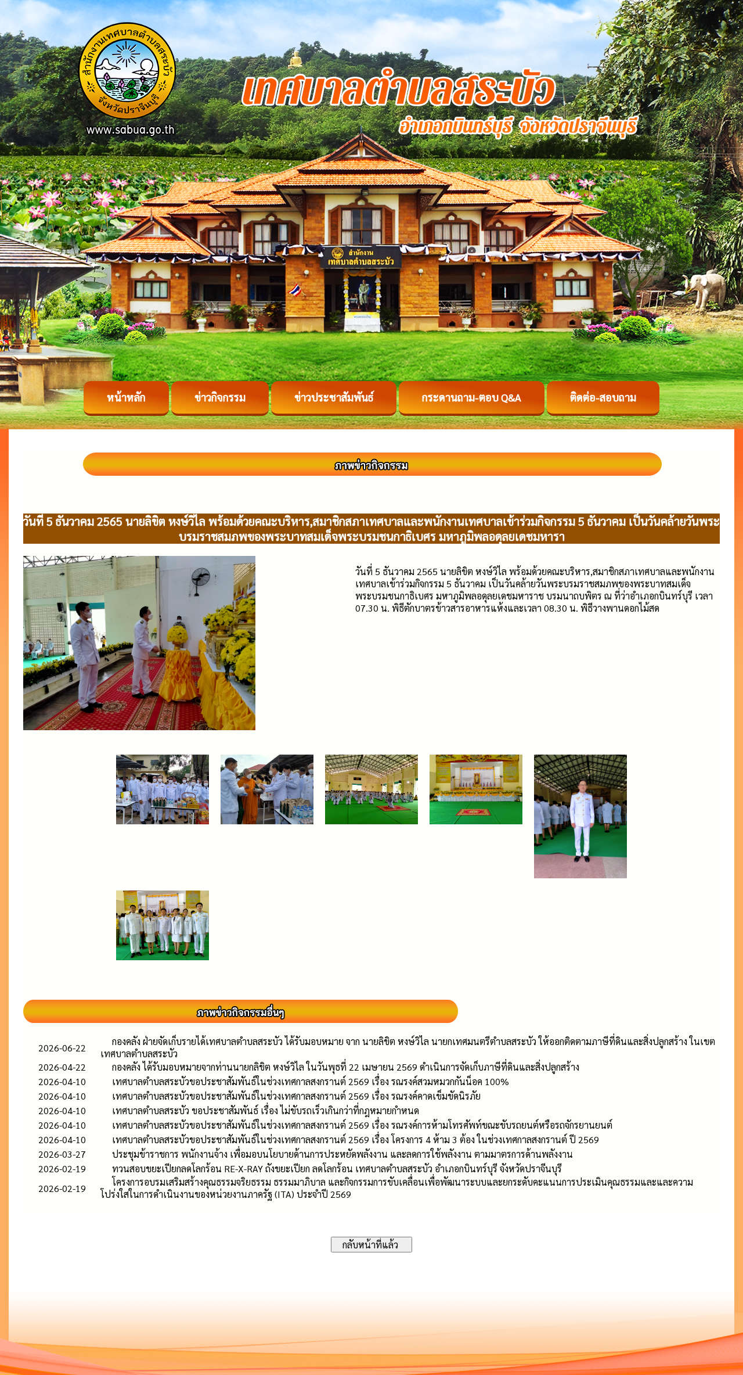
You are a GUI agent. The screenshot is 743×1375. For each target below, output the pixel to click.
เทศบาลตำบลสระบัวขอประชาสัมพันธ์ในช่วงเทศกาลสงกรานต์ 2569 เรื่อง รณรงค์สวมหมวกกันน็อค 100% (310, 1081)
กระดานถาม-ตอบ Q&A (471, 397)
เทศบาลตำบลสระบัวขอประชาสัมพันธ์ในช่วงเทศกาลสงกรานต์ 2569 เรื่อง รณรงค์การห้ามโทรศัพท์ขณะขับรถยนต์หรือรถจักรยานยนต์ (362, 1125)
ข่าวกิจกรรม (220, 397)
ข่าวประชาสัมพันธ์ (333, 397)
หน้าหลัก (126, 397)
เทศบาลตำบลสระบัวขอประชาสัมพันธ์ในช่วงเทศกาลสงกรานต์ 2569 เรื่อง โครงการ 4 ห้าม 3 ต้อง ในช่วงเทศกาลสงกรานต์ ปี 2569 (355, 1139)
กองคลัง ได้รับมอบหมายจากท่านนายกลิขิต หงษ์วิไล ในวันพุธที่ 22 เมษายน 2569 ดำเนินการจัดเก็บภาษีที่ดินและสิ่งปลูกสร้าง (345, 1067)
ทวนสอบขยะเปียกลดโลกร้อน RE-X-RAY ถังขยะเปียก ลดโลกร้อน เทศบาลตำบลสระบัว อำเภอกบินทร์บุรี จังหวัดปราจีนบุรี (337, 1168)
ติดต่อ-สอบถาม (603, 397)
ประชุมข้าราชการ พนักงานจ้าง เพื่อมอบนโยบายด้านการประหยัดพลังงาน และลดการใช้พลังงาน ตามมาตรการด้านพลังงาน (342, 1154)
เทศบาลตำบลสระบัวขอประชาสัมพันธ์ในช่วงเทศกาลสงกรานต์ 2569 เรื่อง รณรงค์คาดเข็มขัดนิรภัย (296, 1096)
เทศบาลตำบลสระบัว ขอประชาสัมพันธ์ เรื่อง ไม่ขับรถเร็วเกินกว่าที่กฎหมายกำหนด (265, 1110)
